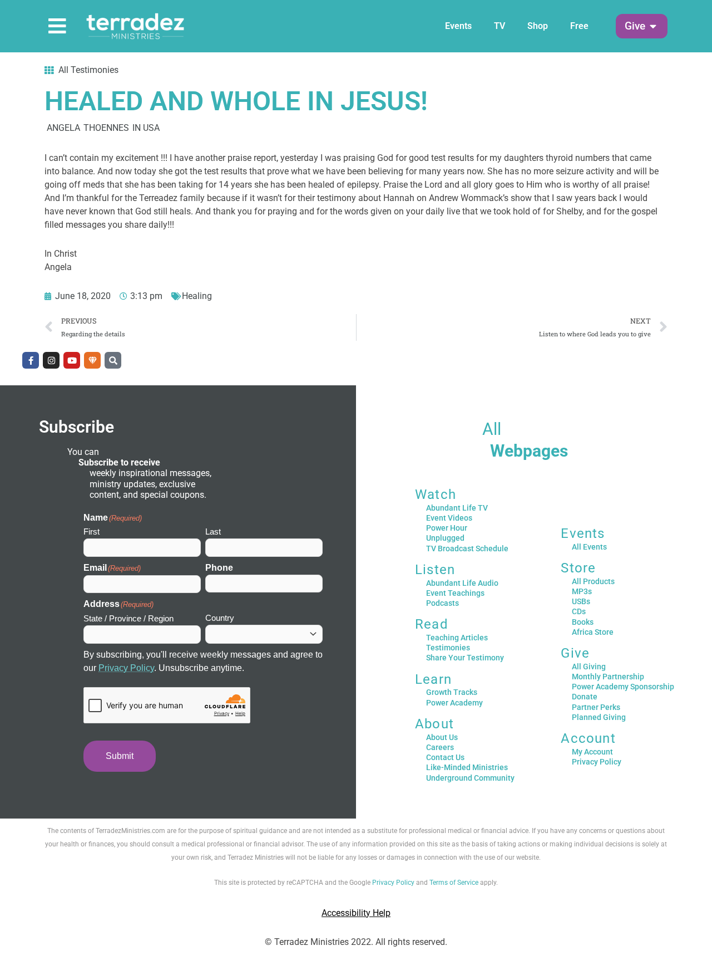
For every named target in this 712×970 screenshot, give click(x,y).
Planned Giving (599, 717)
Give (575, 653)
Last (213, 531)
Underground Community (470, 777)
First (91, 531)
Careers (440, 747)
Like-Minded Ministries (467, 767)
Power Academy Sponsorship (623, 686)
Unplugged (445, 537)
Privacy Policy (126, 668)
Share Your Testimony (465, 657)
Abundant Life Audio (462, 583)
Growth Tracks (451, 692)
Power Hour (446, 527)
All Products (593, 581)
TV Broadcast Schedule (467, 548)
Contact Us (445, 757)
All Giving (589, 666)
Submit (120, 756)
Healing (197, 296)
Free (579, 26)
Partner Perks (596, 707)
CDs (579, 611)
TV (499, 26)
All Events (589, 546)
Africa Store (593, 632)
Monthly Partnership (608, 676)
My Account (592, 751)
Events (458, 26)
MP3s (582, 591)
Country (219, 618)
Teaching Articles (457, 637)
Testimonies (448, 647)
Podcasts (442, 603)
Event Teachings (455, 593)
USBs (581, 601)
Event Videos (449, 517)
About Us (442, 737)
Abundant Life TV (457, 507)
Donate (584, 696)
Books (583, 622)
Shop (537, 26)
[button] (635, 26)
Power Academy (454, 702)
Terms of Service (453, 882)
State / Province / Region (128, 618)
